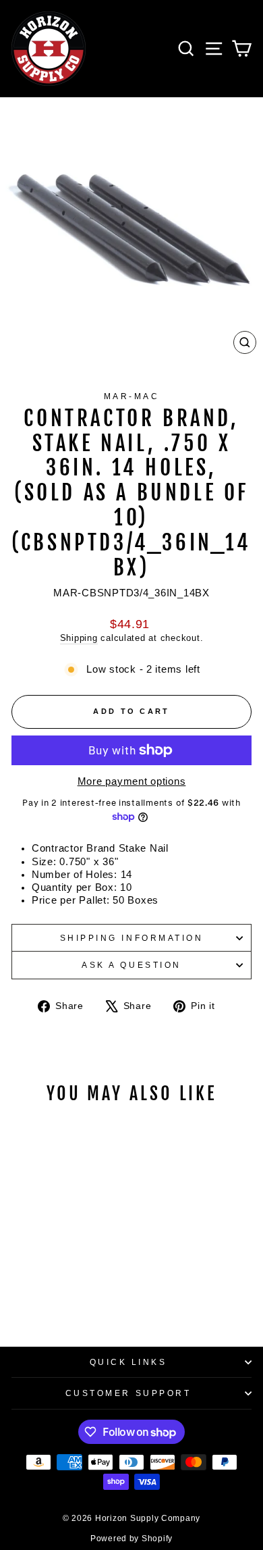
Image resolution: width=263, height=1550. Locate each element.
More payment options (132, 781)
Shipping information (132, 937)
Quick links (128, 1362)
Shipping (79, 638)
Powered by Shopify (131, 1538)
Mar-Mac (132, 396)
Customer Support (128, 1393)
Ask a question (131, 964)
